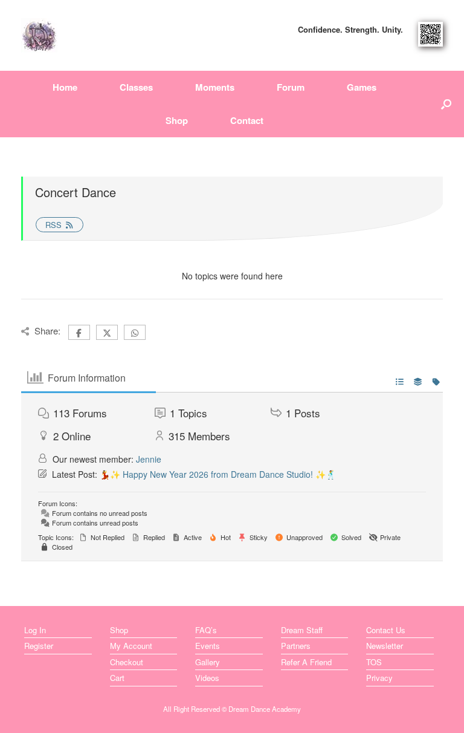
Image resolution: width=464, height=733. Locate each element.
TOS (374, 662)
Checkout (126, 662)
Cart (117, 677)
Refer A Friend (306, 662)
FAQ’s (206, 630)
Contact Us (385, 630)
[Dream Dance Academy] (39, 35)
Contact (246, 120)
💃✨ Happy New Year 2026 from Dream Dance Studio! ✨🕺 (218, 474)
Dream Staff (302, 630)
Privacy (379, 677)
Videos (207, 677)
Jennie (148, 459)
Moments (214, 87)
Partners (296, 645)
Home (65, 87)
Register (38, 645)
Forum (290, 87)
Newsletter (384, 645)
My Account (131, 645)
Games (361, 87)
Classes (136, 87)
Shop (177, 120)
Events (207, 645)
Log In (35, 630)
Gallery (207, 662)
